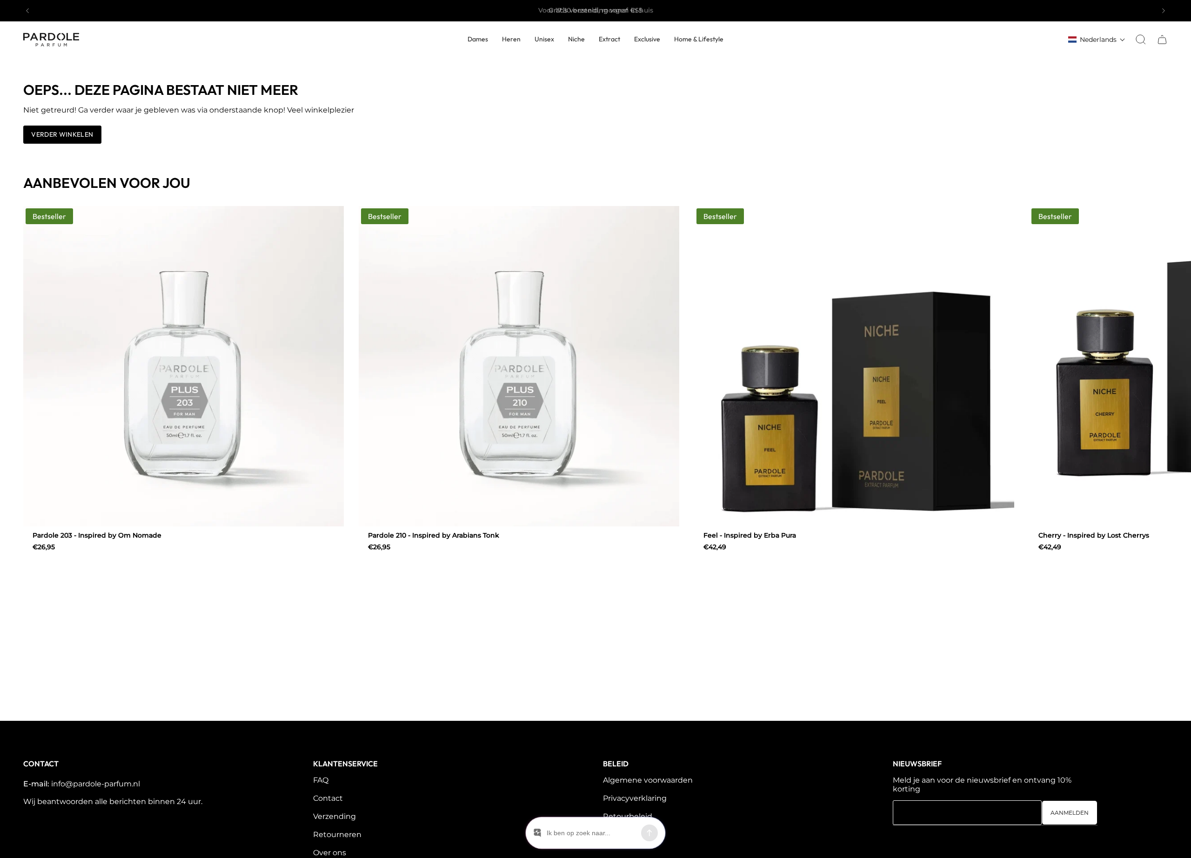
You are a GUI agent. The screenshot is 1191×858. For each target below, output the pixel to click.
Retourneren (337, 834)
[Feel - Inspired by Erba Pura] (854, 366)
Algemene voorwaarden (648, 780)
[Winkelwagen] (1162, 39)
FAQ (320, 780)
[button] (647, 39)
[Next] (1163, 11)
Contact (328, 798)
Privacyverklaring (635, 798)
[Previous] (27, 11)
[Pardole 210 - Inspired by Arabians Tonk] (519, 366)
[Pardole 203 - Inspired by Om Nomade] (183, 366)
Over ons (329, 852)
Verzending (334, 816)
